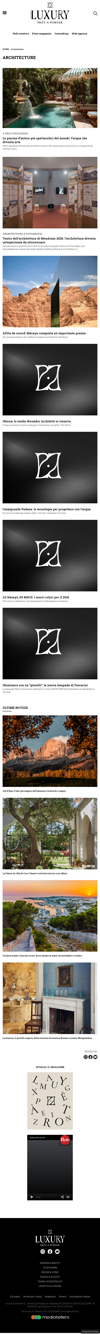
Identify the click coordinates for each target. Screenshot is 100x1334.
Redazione (50, 1296)
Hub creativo (21, 33)
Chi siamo (15, 1296)
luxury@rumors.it (70, 1311)
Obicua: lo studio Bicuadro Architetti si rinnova (37, 421)
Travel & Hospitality (50, 1281)
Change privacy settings (90, 1331)
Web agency (79, 33)
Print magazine (41, 33)
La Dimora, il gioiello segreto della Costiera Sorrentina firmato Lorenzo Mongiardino (47, 1038)
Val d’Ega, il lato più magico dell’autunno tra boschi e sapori (34, 791)
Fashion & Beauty (50, 1263)
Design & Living (50, 1272)
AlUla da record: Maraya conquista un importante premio (44, 333)
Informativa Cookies (80, 1296)
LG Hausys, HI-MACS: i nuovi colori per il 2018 (36, 597)
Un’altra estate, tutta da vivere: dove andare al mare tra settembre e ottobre (42, 955)
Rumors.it (20, 1303)
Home (6, 49)
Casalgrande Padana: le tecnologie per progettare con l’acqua (47, 509)
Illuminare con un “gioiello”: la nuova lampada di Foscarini (45, 685)
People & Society (50, 1276)
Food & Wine (50, 1267)
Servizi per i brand (32, 1296)
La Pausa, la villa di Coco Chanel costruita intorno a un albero (35, 873)
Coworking (61, 33)
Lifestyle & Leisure (50, 1286)
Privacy (62, 1296)
